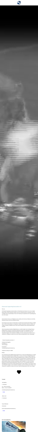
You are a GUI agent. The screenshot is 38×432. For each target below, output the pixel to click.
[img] (19, 152)
